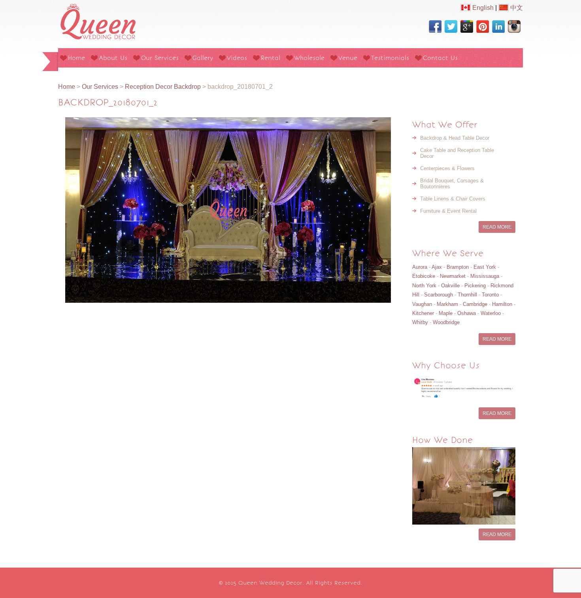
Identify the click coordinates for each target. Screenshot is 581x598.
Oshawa (466, 313)
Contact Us (440, 58)
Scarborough (438, 295)
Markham (447, 304)
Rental (270, 58)
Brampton (458, 267)
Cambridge (475, 304)
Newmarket (453, 276)
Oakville (450, 286)
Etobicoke (423, 276)
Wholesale (309, 58)
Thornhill (467, 295)
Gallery (202, 58)
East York (484, 267)
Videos (237, 58)
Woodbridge (446, 322)
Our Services (160, 58)
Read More (497, 227)
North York (424, 286)
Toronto (490, 295)
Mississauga (484, 276)
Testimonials (390, 58)
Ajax (437, 267)
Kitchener (423, 313)
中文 (516, 7)
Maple (446, 313)
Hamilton (502, 304)
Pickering (475, 286)
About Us (113, 58)
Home (76, 58)
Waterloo (491, 313)
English (482, 7)
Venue (347, 58)
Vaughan (422, 304)
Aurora (419, 267)
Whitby (420, 322)
